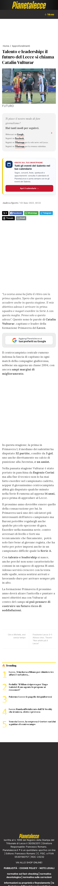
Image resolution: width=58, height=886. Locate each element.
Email (22, 218)
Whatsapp (20, 142)
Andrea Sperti (10, 202)
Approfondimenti (21, 46)
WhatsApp (32, 213)
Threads (9, 218)
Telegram (47, 213)
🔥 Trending (9, 665)
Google (20, 134)
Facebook (19, 138)
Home (6, 46)
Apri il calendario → (29, 188)
